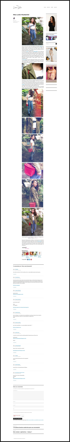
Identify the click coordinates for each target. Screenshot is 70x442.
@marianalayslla (18, 345)
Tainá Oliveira (17, 277)
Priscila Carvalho (18, 322)
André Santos (17, 332)
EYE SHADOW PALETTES (31, 256)
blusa (27, 51)
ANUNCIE (55, 7)
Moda (14, 22)
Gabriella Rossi (17, 312)
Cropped (14, 21)
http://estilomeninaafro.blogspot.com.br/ (19, 378)
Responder (14, 287)
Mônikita (16, 269)
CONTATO (48, 7)
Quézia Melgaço (17, 364)
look (16, 21)
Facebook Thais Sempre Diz (24, 307)
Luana (14, 19)
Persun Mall (36, 51)
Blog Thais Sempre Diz (16, 307)
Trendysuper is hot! (23, 256)
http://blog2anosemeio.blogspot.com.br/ (19, 350)
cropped (41, 46)
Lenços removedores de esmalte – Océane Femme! (27, 257)
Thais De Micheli (18, 299)
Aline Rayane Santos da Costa (19, 372)
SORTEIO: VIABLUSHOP (35, 256)
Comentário (15, 390)
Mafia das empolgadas (16, 285)
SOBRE (52, 7)
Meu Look (18, 21)
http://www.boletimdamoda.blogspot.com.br (19, 338)
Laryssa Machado (18, 290)
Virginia (16, 355)
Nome (14, 401)
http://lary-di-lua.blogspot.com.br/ (18, 294)
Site (13, 408)
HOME (45, 7)
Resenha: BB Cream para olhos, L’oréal (39, 256)
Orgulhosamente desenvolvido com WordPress (19, 438)
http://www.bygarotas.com (17, 327)
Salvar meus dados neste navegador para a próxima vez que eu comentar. (23, 412)
